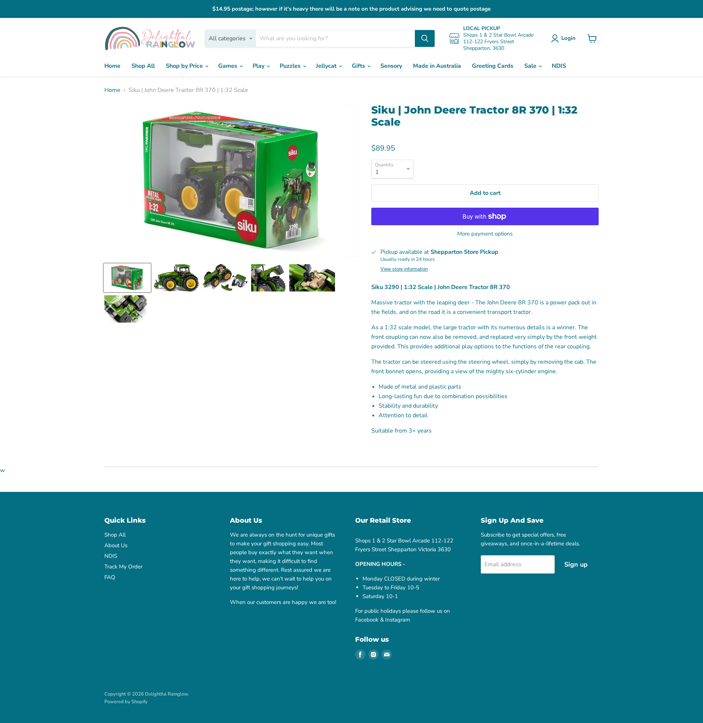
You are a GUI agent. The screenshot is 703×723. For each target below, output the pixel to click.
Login (568, 38)
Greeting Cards (492, 66)
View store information (404, 269)
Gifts (359, 66)
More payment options (485, 234)
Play (259, 66)
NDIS (559, 66)
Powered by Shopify (126, 701)
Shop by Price (185, 66)
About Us (115, 545)
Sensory (391, 66)
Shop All (143, 66)
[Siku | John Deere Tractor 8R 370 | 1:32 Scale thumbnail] (127, 277)
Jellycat (327, 66)
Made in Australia (437, 66)
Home (112, 66)
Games (228, 66)
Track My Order (123, 566)
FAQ (109, 577)
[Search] (425, 38)
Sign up (576, 564)
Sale (531, 66)
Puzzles (291, 66)
